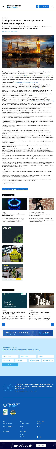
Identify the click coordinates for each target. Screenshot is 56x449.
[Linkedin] (37, 437)
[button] (8, 189)
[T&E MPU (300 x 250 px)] (12, 242)
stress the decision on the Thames (22, 75)
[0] (12, 280)
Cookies (39, 423)
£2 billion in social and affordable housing (43, 100)
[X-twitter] (40, 437)
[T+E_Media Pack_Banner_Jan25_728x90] (28, 335)
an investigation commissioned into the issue (26, 82)
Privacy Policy (40, 421)
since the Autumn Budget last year (34, 87)
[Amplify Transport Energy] (12, 261)
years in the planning (44, 75)
